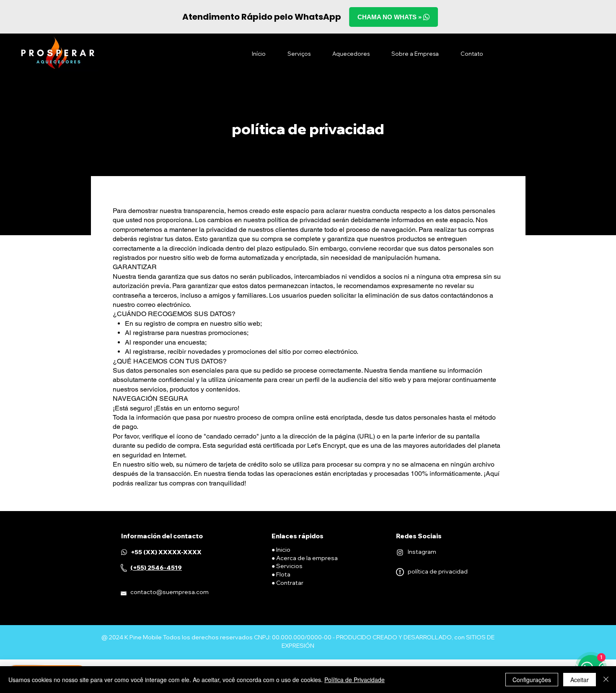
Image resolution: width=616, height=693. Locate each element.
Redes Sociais (419, 536)
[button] (299, 53)
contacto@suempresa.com (169, 592)
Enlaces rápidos (298, 536)
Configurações (531, 679)
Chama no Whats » (390, 17)
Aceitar (579, 679)
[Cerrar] (606, 679)
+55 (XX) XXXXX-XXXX (166, 552)
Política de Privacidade (354, 679)
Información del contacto (162, 536)
